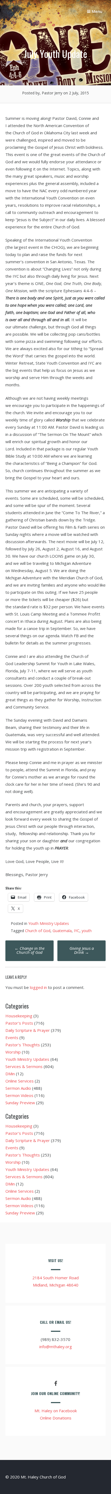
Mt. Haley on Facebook (55, 1410)
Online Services (19, 1081)
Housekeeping (18, 1015)
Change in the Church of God (29, 950)
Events (11, 1037)
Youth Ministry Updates (48, 923)
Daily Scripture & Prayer (27, 1030)
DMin (10, 1073)
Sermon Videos (19, 1095)
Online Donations (55, 1418)
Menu (96, 11)
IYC (76, 930)
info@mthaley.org (55, 1346)
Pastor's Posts (19, 1023)
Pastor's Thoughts (22, 1044)
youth (87, 930)
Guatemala (62, 930)
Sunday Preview (20, 1102)
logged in (38, 987)
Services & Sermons (24, 1066)
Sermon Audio (18, 1088)
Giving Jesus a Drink (82, 950)
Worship (13, 1052)
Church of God (37, 930)
